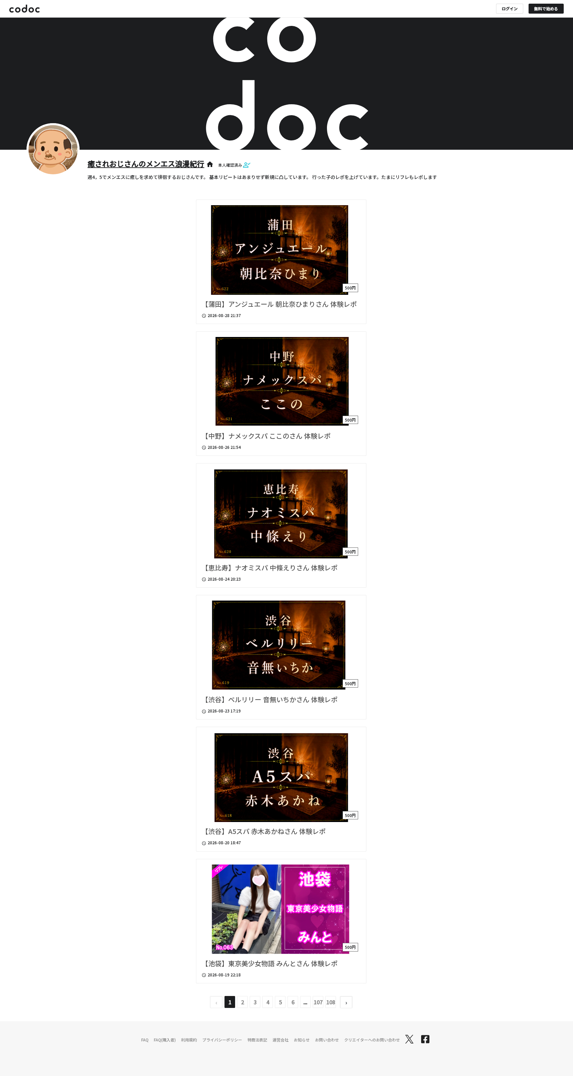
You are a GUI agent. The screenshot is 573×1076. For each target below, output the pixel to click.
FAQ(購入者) (165, 1039)
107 (318, 1002)
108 (330, 1002)
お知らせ (302, 1039)
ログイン (510, 8)
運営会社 (280, 1039)
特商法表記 (257, 1039)
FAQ (145, 1039)
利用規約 (189, 1039)
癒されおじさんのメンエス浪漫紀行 (146, 163)
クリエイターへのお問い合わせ (372, 1039)
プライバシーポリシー (222, 1039)
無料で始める (546, 8)
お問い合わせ (327, 1039)
